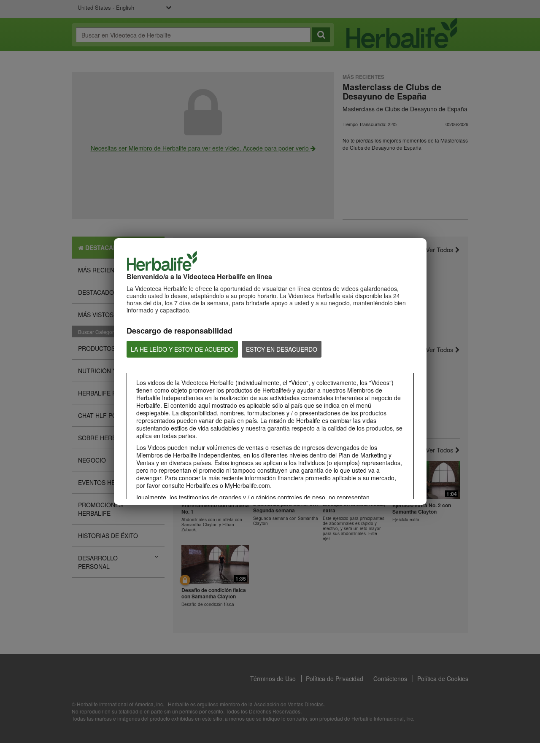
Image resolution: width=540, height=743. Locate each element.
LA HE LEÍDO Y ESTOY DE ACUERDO (182, 349)
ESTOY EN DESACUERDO (281, 349)
